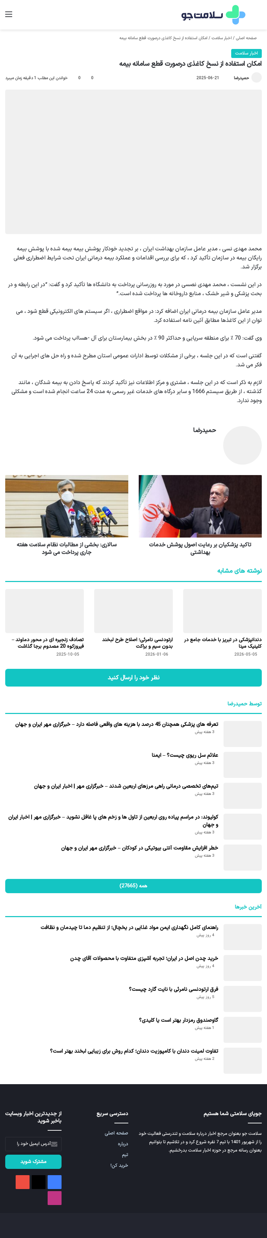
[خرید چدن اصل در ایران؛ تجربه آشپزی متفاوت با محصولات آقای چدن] (243, 968)
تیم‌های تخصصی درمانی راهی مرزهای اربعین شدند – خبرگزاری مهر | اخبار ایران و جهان (126, 786)
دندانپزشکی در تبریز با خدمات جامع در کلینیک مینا (223, 643)
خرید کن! (119, 1165)
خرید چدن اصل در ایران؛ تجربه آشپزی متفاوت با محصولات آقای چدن (144, 959)
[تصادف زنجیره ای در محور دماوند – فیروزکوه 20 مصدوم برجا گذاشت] (44, 611)
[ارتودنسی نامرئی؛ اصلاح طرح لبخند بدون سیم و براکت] (133, 611)
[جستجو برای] (258, 17)
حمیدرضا (241, 78)
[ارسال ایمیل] (231, 78)
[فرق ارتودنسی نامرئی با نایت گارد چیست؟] (243, 999)
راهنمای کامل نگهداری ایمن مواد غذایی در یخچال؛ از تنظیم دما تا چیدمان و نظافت (129, 928)
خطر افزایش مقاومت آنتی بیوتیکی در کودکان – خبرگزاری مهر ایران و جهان (139, 848)
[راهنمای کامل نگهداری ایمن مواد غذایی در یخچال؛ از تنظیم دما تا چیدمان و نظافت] (243, 937)
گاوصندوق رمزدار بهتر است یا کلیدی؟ (178, 1020)
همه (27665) (133, 886)
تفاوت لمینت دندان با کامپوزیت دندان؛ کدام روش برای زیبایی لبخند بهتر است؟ (134, 1051)
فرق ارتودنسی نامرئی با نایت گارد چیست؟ (173, 990)
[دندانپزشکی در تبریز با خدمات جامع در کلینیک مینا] (222, 611)
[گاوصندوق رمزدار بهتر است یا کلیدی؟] (243, 1030)
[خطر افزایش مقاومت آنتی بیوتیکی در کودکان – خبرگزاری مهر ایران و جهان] (243, 858)
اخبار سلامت (221, 38)
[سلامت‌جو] (212, 15)
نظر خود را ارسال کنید (134, 677)
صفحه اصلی (247, 38)
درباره (123, 1144)
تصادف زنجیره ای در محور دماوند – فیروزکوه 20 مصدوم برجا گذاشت (48, 643)
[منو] (8, 17)
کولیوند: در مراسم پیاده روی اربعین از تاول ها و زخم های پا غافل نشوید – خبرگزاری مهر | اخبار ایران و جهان (113, 821)
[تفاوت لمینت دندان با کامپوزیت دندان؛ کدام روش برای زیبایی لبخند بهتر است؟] (243, 1061)
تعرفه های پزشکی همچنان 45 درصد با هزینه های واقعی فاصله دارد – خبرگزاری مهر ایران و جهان (116, 725)
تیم (125, 1154)
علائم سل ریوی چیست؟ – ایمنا (185, 755)
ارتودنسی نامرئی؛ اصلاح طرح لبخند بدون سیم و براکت (137, 643)
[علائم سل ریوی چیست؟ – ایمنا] (243, 765)
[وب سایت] (212, 443)
